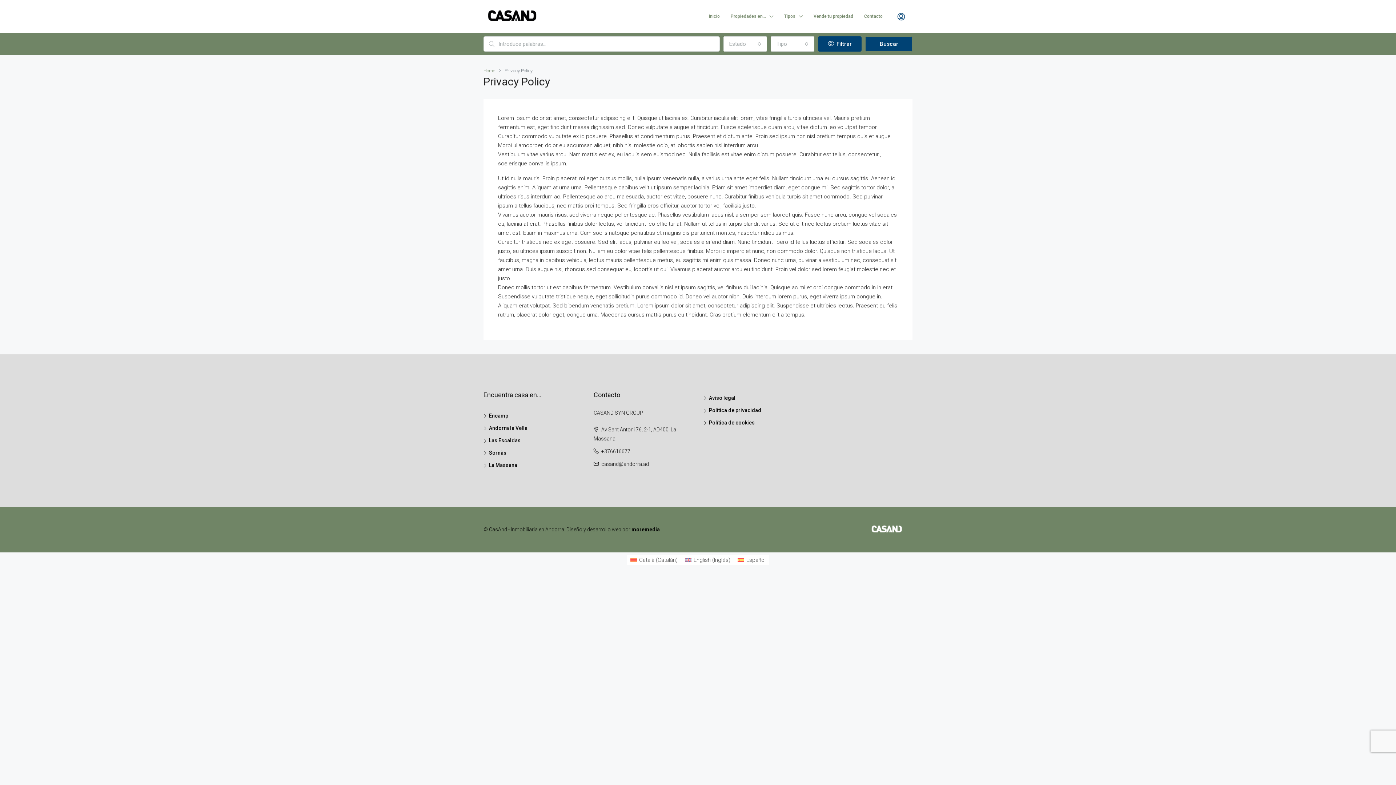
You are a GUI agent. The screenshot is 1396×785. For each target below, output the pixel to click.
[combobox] (745, 44)
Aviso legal (722, 398)
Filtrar (843, 44)
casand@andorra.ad (625, 464)
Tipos (789, 16)
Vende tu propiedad (833, 16)
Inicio (714, 16)
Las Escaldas (505, 440)
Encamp (498, 416)
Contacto (873, 16)
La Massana (503, 465)
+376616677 (615, 451)
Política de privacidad (735, 410)
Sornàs (497, 453)
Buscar (889, 44)
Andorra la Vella (508, 428)
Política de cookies (732, 423)
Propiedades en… (748, 16)
